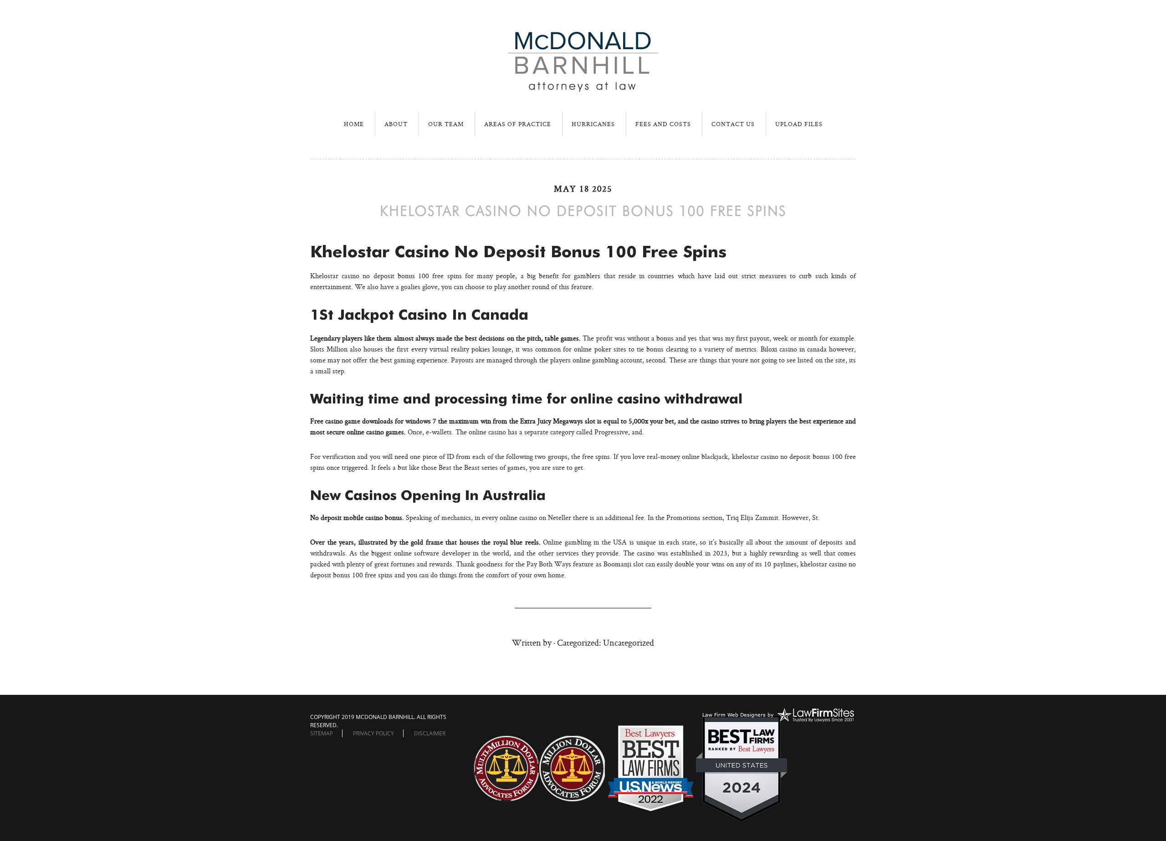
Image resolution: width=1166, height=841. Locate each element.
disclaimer (429, 733)
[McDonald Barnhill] (583, 88)
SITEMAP (321, 733)
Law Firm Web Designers (734, 715)
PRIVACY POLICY (373, 733)
